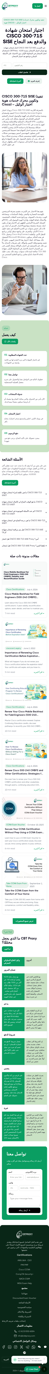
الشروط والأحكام (24, 1312)
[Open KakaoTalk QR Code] (45, 1347)
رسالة (11, 1194)
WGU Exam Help (24, 1283)
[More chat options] (44, 1369)
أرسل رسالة (23, 1210)
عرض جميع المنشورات (25, 921)
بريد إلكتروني (30, 1172)
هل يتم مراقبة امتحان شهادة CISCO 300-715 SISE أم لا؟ (22, 531)
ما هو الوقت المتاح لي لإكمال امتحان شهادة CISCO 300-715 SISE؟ (22, 503)
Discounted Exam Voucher (24, 1298)
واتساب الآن (11, 341)
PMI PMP (24, 1265)
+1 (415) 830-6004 (26, 1331)
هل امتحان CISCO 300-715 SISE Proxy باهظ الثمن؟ (23, 546)
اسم (10, 1172)
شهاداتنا (24, 1293)
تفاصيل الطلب (23, 72)
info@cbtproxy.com (26, 1336)
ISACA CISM (24, 1279)
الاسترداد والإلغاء (24, 1316)
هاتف (11, 1183)
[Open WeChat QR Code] (39, 1347)
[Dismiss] (44, 1359)
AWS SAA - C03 (25, 1260)
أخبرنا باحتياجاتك (15, 81)
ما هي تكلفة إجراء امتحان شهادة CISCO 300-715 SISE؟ (22, 493)
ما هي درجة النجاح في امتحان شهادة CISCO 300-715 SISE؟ (23, 521)
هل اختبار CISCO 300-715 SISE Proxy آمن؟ (20, 539)
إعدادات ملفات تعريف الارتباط (13, 1321)
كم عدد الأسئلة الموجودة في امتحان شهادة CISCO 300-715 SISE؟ (22, 512)
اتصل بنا (37, 6)
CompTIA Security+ (24, 1274)
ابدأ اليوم (7, 949)
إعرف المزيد (35, 81)
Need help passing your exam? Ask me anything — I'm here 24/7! (30, 1360)
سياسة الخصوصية (24, 1307)
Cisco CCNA (24, 1269)
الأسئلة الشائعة (24, 1303)
